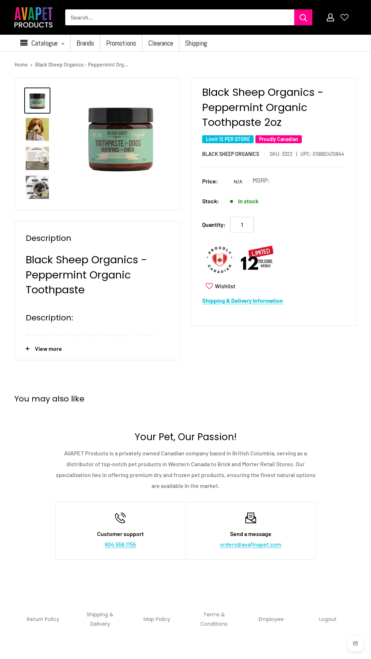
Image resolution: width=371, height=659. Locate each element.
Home (21, 64)
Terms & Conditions (214, 619)
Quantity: (214, 224)
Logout (328, 619)
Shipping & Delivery (100, 619)
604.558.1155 (120, 544)
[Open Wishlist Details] (345, 17)
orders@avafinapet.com (250, 544)
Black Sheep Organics (230, 154)
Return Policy (43, 619)
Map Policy (156, 619)
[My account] (330, 17)
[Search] (303, 17)
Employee (271, 619)
